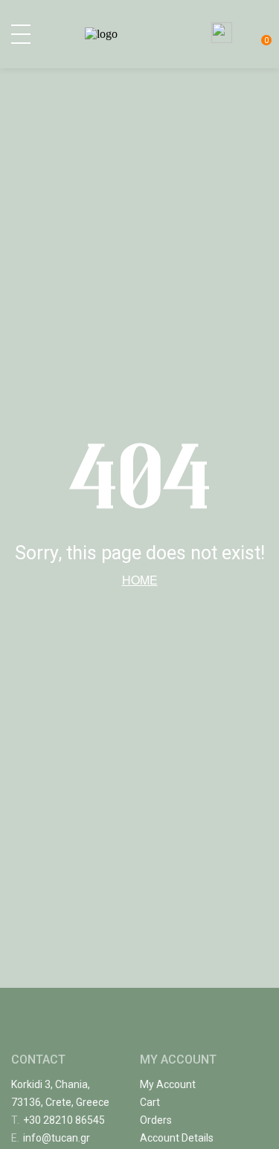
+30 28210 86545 (58, 1120)
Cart (150, 1102)
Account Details (177, 1138)
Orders (156, 1120)
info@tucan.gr (50, 1138)
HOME (140, 579)
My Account (168, 1084)
